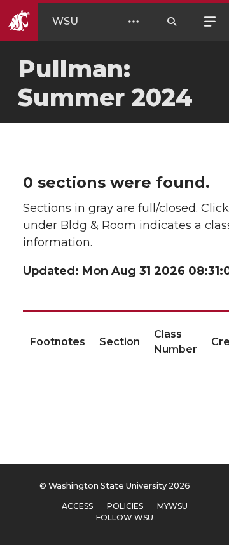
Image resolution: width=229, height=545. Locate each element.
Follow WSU (124, 517)
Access (77, 506)
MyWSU (172, 506)
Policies (125, 506)
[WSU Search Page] (172, 22)
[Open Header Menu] (133, 22)
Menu (210, 20)
